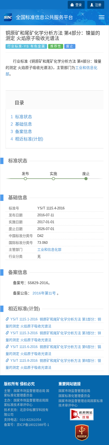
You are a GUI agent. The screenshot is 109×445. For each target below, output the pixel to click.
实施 (53, 173)
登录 (78, 4)
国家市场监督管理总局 (74, 391)
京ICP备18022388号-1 (33, 425)
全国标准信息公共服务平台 (44, 17)
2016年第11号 (44, 293)
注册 (97, 4)
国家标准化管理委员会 (74, 396)
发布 (25, 173)
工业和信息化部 (49, 250)
